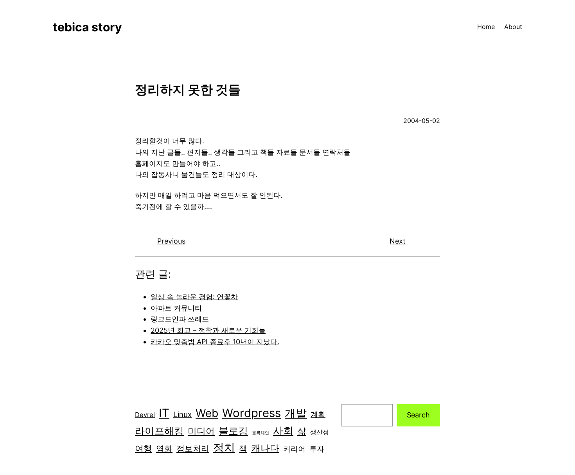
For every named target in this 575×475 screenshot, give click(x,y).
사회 (283, 430)
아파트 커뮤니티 (176, 308)
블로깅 (233, 431)
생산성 (319, 432)
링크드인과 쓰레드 (180, 319)
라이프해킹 (159, 431)
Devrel (145, 415)
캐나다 (265, 448)
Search (418, 415)
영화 (164, 448)
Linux (182, 414)
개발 (296, 413)
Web (207, 413)
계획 (318, 414)
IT (164, 413)
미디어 (201, 431)
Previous (171, 241)
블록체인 (260, 432)
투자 (316, 448)
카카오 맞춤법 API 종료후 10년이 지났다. (215, 342)
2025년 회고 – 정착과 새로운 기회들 (208, 330)
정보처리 (192, 448)
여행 (143, 448)
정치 (224, 447)
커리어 (294, 448)
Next (398, 241)
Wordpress (251, 413)
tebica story (87, 27)
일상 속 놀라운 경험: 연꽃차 (194, 297)
